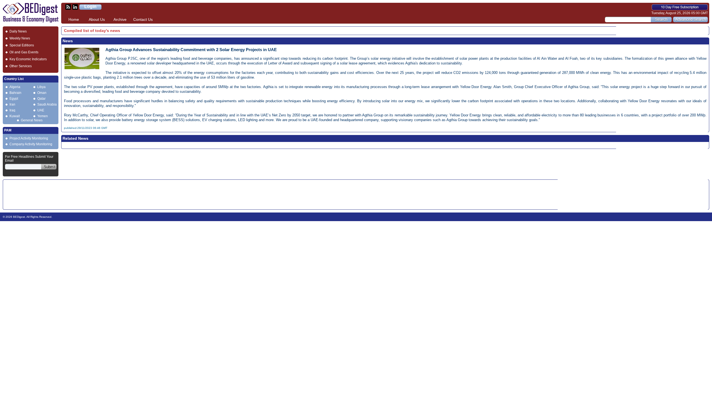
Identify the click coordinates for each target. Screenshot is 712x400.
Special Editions (21, 45)
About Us (97, 19)
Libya (41, 87)
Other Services (20, 66)
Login (90, 6)
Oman (41, 93)
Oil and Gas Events (23, 52)
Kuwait (14, 116)
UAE (40, 110)
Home (73, 19)
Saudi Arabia (47, 104)
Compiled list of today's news (92, 30)
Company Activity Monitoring (30, 144)
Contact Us (143, 19)
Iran (12, 104)
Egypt (13, 99)
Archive (120, 19)
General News (32, 120)
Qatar (41, 99)
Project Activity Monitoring (28, 138)
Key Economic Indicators (28, 59)
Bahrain (15, 93)
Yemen (42, 116)
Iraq (12, 110)
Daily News (18, 31)
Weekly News (19, 38)
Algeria (14, 87)
